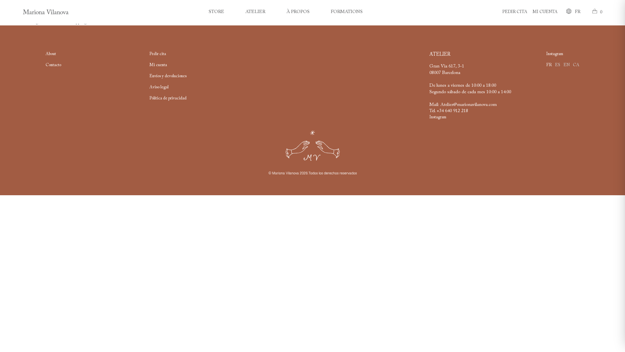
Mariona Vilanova (285, 173)
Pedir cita (514, 12)
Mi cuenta (545, 12)
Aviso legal (159, 87)
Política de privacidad (168, 98)
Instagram (437, 117)
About (51, 54)
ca (576, 65)
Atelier (255, 12)
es (557, 65)
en (566, 65)
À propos (298, 12)
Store (216, 12)
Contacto (53, 65)
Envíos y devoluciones (168, 76)
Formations (347, 12)
